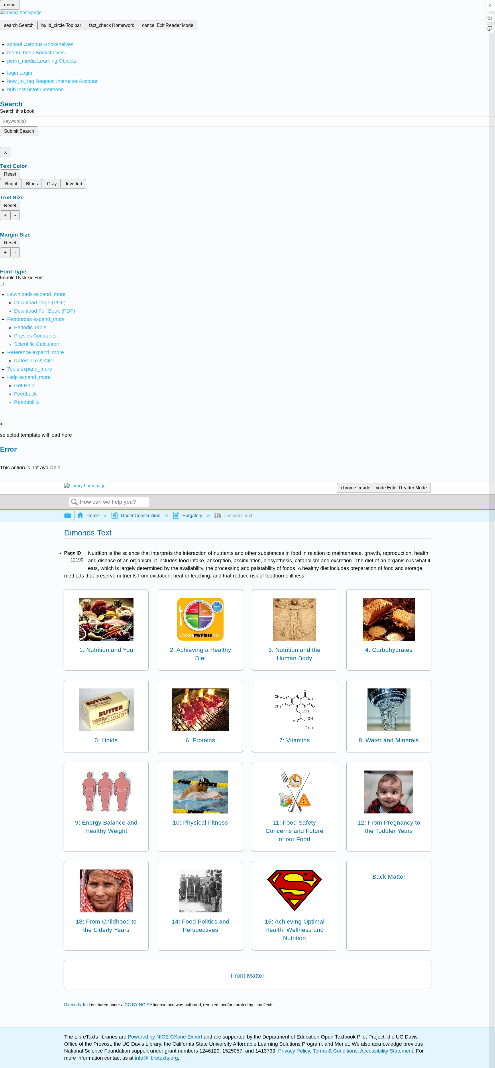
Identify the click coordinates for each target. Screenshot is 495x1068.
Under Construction (141, 515)
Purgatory (192, 515)
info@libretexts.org (155, 1058)
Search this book (17, 111)
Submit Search (19, 131)
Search (74, 502)
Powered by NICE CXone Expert (166, 1037)
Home (92, 515)
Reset (10, 174)
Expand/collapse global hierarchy (71, 516)
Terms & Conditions (335, 1051)
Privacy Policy (294, 1051)
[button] (25, 394)
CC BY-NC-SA (139, 1004)
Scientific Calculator (36, 344)
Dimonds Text (77, 1004)
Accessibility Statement (386, 1051)
